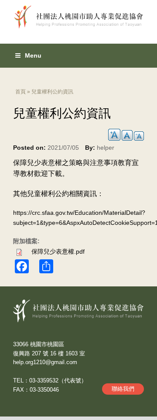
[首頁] (78, 14)
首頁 (20, 92)
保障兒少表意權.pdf (58, 251)
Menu (33, 55)
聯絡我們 (123, 389)
